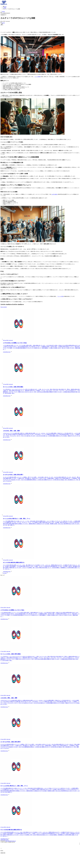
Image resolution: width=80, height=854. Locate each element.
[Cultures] (4, 4)
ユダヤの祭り (55, 194)
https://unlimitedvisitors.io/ (11, 840)
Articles (2, 839)
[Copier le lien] (1, 24)
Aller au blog (6, 839)
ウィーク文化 (61, 296)
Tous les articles (3, 306)
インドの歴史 (37, 76)
